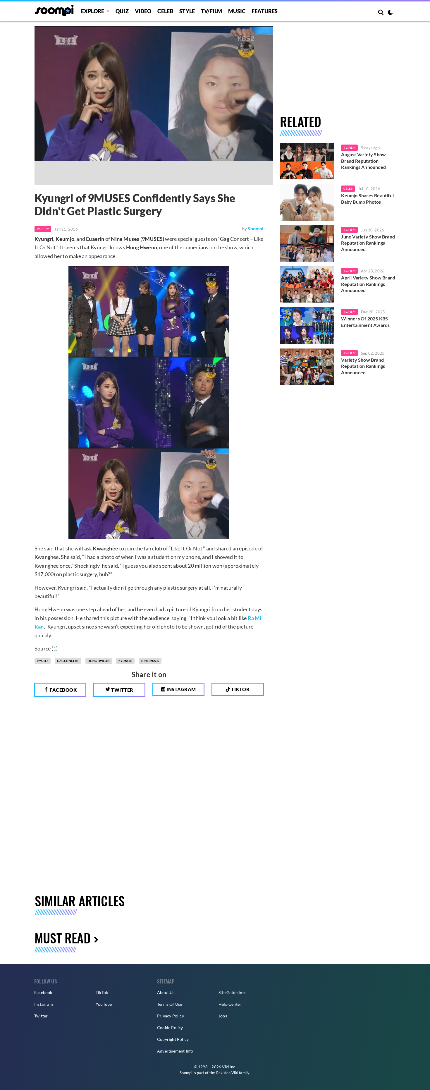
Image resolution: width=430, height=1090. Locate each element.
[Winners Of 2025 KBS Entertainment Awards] (307, 325)
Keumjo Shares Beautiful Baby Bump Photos (367, 199)
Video (143, 11)
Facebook (63, 690)
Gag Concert (68, 660)
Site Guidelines (232, 992)
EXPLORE (92, 11)
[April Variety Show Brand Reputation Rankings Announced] (307, 284)
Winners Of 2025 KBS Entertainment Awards (365, 322)
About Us (166, 992)
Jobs (223, 1015)
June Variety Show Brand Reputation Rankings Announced (368, 243)
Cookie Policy (170, 1027)
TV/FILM (211, 11)
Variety (43, 229)
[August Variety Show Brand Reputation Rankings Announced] (307, 161)
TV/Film (349, 147)
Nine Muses (150, 660)
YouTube (104, 1004)
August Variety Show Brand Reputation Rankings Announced (363, 161)
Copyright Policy (173, 1039)
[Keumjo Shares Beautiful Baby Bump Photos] (307, 202)
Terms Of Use (169, 1004)
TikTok (102, 992)
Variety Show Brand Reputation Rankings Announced (363, 366)
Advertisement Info (175, 1050)
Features (265, 11)
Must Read (63, 937)
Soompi (255, 228)
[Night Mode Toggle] (390, 12)
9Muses (42, 660)
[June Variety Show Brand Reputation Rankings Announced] (307, 243)
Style (187, 11)
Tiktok (240, 689)
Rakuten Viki (227, 1072)
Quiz (122, 11)
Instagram (181, 689)
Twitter (121, 690)
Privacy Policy (170, 1015)
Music (236, 11)
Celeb (165, 11)
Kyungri (125, 660)
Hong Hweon (99, 660)
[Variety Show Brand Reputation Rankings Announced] (307, 367)
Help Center (230, 1004)
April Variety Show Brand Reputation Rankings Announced (368, 284)
